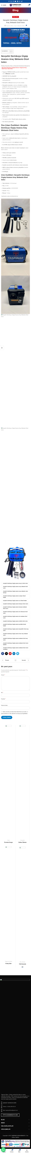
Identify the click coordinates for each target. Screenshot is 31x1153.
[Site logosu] (15, 5)
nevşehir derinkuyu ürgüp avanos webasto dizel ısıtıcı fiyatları (15, 644)
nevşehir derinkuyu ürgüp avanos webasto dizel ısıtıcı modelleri (15, 648)
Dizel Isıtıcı (15, 16)
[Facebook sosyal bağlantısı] (9, 1)
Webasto (8, 73)
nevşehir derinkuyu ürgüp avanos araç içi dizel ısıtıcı (15, 583)
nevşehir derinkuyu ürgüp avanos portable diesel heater (14, 625)
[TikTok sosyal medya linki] (22, 1)
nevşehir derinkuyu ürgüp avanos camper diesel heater (14, 596)
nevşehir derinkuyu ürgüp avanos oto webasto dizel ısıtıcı (15, 617)
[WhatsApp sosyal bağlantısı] (20, 1)
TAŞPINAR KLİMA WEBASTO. (18, 1135)
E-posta (3, 698)
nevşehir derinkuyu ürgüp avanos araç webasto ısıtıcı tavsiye (15, 592)
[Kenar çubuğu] (2, 348)
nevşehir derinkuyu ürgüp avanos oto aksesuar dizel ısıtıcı (15, 612)
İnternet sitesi (4, 705)
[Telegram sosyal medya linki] (17, 653)
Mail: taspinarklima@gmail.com (10, 1110)
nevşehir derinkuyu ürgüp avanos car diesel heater (15, 600)
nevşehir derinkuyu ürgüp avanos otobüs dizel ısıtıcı (15, 621)
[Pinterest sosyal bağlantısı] (18, 1)
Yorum (3, 675)
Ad (2, 692)
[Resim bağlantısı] (15, 1035)
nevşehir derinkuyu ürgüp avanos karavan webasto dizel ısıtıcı (15, 607)
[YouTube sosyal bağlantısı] (15, 1)
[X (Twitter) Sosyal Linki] (11, 1)
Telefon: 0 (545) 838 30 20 (9, 1106)
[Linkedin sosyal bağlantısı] (13, 653)
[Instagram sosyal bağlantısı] (13, 1)
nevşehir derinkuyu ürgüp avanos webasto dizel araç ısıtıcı (15, 639)
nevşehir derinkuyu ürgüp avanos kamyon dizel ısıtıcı (15, 603)
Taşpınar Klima (9, 25)
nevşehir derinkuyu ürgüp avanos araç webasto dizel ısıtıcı (15, 587)
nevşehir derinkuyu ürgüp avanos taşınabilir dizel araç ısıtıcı (16, 629)
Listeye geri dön (15, 660)
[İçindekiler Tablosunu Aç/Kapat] (10, 51)
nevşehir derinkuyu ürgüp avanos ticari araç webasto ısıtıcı (15, 634)
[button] (3, 1149)
